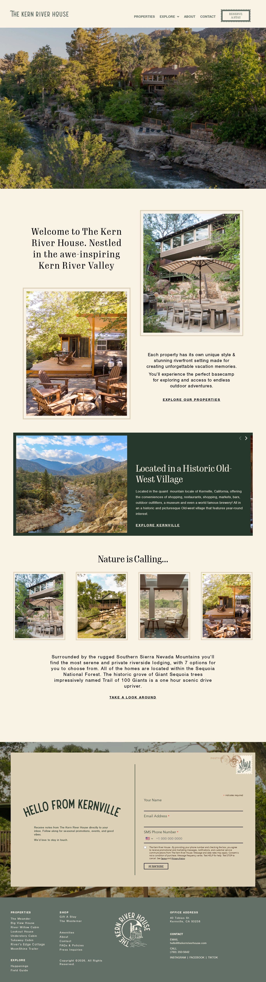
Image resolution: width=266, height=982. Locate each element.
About (189, 17)
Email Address (156, 816)
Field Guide (19, 970)
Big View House (23, 923)
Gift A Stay (68, 916)
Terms (164, 858)
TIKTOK (213, 957)
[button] (240, 438)
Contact (208, 17)
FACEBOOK (196, 957)
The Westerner (71, 921)
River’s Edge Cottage (28, 944)
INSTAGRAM (178, 957)
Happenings (19, 966)
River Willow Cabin (25, 927)
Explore (167, 17)
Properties (144, 17)
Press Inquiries (71, 949)
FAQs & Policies (72, 945)
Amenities (67, 932)
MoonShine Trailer (25, 948)
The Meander (21, 918)
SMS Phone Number (161, 832)
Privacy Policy (178, 858)
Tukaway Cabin (22, 940)
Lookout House (22, 931)
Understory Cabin (24, 936)
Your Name (153, 800)
